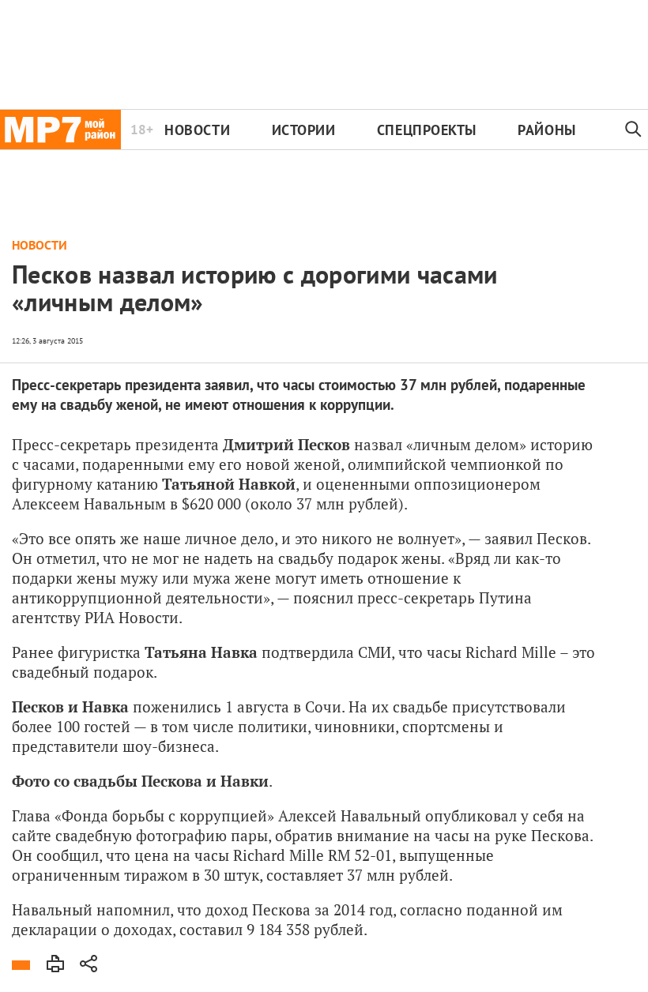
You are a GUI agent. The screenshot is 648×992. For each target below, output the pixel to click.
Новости (197, 130)
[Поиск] (633, 129)
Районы (546, 130)
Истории (304, 130)
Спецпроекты (427, 130)
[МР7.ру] (60, 129)
